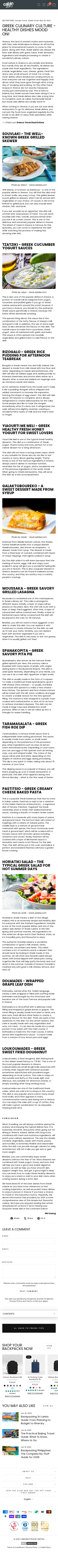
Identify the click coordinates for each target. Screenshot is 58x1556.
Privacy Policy (16, 1301)
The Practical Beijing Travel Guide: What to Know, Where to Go (37, 1437)
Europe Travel (21, 20)
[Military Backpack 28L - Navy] (55, 1386)
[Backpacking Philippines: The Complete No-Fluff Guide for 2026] (10, 1450)
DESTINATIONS (8, 20)
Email (5, 1249)
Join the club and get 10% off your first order (28, 1492)
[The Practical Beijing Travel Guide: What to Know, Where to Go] (10, 1433)
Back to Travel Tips (31, 1328)
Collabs (28, 1484)
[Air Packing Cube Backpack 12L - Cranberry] (34, 1388)
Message (7, 1262)
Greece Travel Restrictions (30, 122)
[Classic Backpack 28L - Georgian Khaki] (17, 1386)
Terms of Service (34, 1301)
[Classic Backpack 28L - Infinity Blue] (14, 1386)
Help (28, 1478)
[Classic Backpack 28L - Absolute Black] (5, 1386)
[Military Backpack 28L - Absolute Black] (51, 1386)
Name (5, 1236)
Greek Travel (33, 20)
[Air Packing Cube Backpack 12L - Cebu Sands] (37, 1388)
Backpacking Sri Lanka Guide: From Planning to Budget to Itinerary (36, 1420)
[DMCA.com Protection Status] (29, 1543)
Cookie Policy (45, 1547)
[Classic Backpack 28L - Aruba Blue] (20, 1386)
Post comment (29, 1291)
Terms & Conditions (15, 1547)
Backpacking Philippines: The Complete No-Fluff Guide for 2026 (36, 1454)
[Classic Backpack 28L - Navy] (8, 1386)
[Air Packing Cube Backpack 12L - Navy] (30, 1388)
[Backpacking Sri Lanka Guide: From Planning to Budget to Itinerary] (10, 1416)
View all (49, 1347)
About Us (28, 1471)
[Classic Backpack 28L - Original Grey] (11, 1386)
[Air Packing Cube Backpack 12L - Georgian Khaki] (40, 1388)
